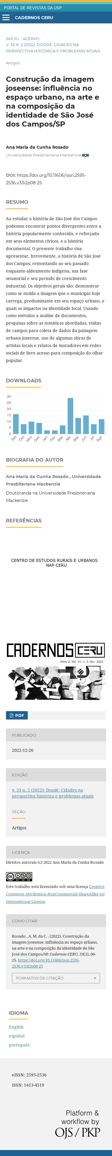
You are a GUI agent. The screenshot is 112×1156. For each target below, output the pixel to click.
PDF (19, 715)
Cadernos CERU (34, 17)
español (16, 1036)
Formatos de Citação (40, 978)
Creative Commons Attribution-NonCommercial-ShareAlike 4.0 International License (55, 894)
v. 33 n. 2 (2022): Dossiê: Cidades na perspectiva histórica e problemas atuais (53, 47)
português (19, 1045)
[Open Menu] (6, 18)
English (16, 1027)
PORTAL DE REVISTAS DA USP (33, 8)
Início (12, 38)
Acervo (31, 38)
